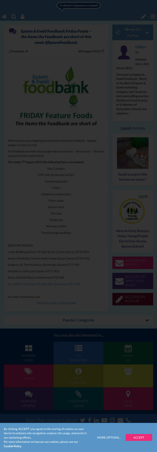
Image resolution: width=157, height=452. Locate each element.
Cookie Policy (12, 446)
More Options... (109, 437)
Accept (138, 437)
